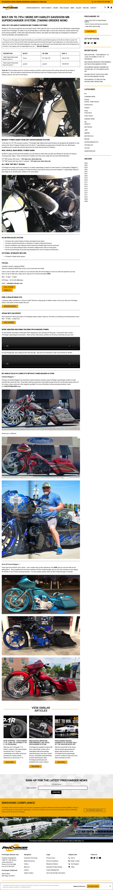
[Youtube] (95, 43)
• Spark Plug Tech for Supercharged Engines (95, 21)
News (72, 8)
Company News (89, 96)
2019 (86, 178)
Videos (26, 864)
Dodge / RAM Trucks (91, 102)
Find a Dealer (64, 8)
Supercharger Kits (91, 142)
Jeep (86, 130)
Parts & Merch (46, 8)
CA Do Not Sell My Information (55, 873)
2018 (86, 180)
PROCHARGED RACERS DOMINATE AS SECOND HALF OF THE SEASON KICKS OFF (96, 69)
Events (87, 108)
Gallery (78, 8)
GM (85, 122)
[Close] (110, 886)
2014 (86, 188)
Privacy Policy (50, 858)
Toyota (87, 148)
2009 (86, 199)
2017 (86, 182)
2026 (86, 163)
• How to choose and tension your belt (96, 24)
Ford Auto (88, 113)
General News (89, 119)
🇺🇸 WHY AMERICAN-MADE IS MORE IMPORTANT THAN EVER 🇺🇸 (20, 1)
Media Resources (29, 861)
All (85, 93)
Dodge (86, 99)
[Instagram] (92, 43)
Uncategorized (89, 151)
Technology (88, 145)
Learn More (90, 31)
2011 (86, 195)
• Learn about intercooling (92, 26)
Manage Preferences (79, 886)
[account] (111, 8)
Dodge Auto (88, 105)
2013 (86, 191)
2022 (86, 171)
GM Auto (87, 124)
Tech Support (75, 864)
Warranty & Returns (52, 864)
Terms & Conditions (52, 861)
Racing (55, 8)
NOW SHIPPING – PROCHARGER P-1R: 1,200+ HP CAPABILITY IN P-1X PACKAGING (96, 57)
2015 (86, 186)
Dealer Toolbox (28, 873)
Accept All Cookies (93, 886)
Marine (87, 133)
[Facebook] (85, 43)
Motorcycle (88, 136)
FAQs (73, 867)
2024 (86, 167)
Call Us (73, 858)
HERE (48, 274)
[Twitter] (88, 43)
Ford (86, 111)
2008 (86, 201)
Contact (93, 8)
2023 (86, 169)
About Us (27, 867)
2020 (86, 176)
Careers (26, 870)
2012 (86, 193)
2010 (86, 197)
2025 (86, 165)
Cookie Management (52, 870)
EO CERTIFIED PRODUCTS (94, 810)
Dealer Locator (75, 861)
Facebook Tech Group (30, 858)
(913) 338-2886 (11, 864)
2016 (86, 184)
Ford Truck (88, 116)
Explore (86, 8)
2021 (86, 174)
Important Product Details (54, 867)
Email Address (32, 788)
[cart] (108, 8)
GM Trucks (88, 127)
